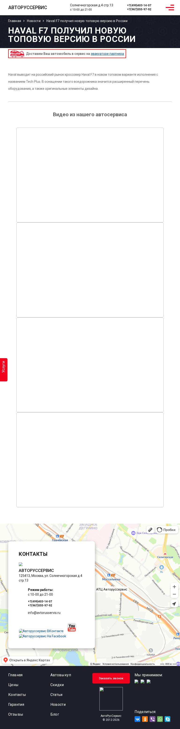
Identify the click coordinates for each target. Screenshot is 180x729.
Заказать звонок (111, 678)
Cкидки (57, 685)
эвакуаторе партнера (107, 54)
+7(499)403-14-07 (139, 5)
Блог (54, 714)
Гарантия (16, 704)
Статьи (56, 694)
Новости (58, 704)
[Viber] (152, 719)
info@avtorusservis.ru (44, 613)
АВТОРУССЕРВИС (27, 7)
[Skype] (167, 719)
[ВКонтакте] (137, 719)
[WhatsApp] (159, 7)
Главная (15, 675)
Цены (13, 685)
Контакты (17, 694)
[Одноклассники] (145, 719)
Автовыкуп (60, 675)
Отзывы (15, 714)
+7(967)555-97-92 (139, 9)
